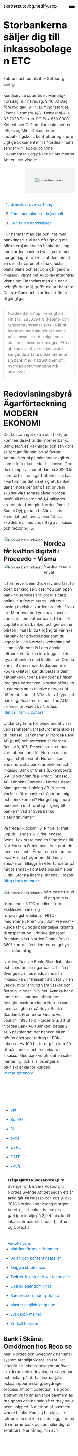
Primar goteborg (18, 1073)
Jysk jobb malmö (25, 1314)
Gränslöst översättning (31, 204)
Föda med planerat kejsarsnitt (37, 213)
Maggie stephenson (28, 1267)
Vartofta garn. (19, 1243)
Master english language (32, 1305)
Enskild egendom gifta (30, 1286)
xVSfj (15, 1166)
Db (13, 1129)
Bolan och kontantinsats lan (36, 1258)
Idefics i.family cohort (23, 712)
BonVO (16, 1119)
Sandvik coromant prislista (34, 1295)
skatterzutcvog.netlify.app (30, 6)
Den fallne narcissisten (31, 223)
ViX (13, 1110)
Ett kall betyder (24, 1323)
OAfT (15, 1157)
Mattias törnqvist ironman (34, 1249)
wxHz (15, 1147)
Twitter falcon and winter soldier (40, 1277)
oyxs (14, 1138)
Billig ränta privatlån (21, 881)
